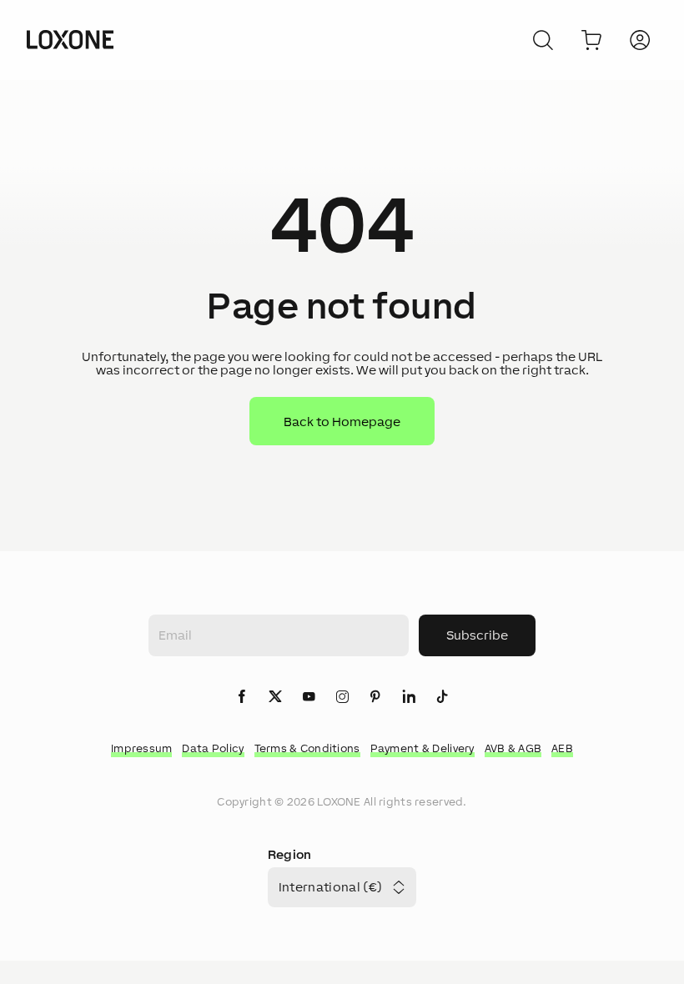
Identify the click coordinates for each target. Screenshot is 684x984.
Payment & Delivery (422, 748)
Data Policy (213, 748)
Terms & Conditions (307, 748)
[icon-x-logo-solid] (275, 697)
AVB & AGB (513, 748)
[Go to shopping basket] (591, 40)
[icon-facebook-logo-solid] (242, 697)
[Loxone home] (70, 40)
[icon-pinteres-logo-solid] (375, 697)
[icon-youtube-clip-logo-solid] (308, 697)
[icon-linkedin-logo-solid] (408, 697)
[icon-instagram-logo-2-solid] (342, 697)
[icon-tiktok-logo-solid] (442, 697)
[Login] (639, 40)
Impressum (142, 748)
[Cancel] (543, 40)
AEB (562, 748)
